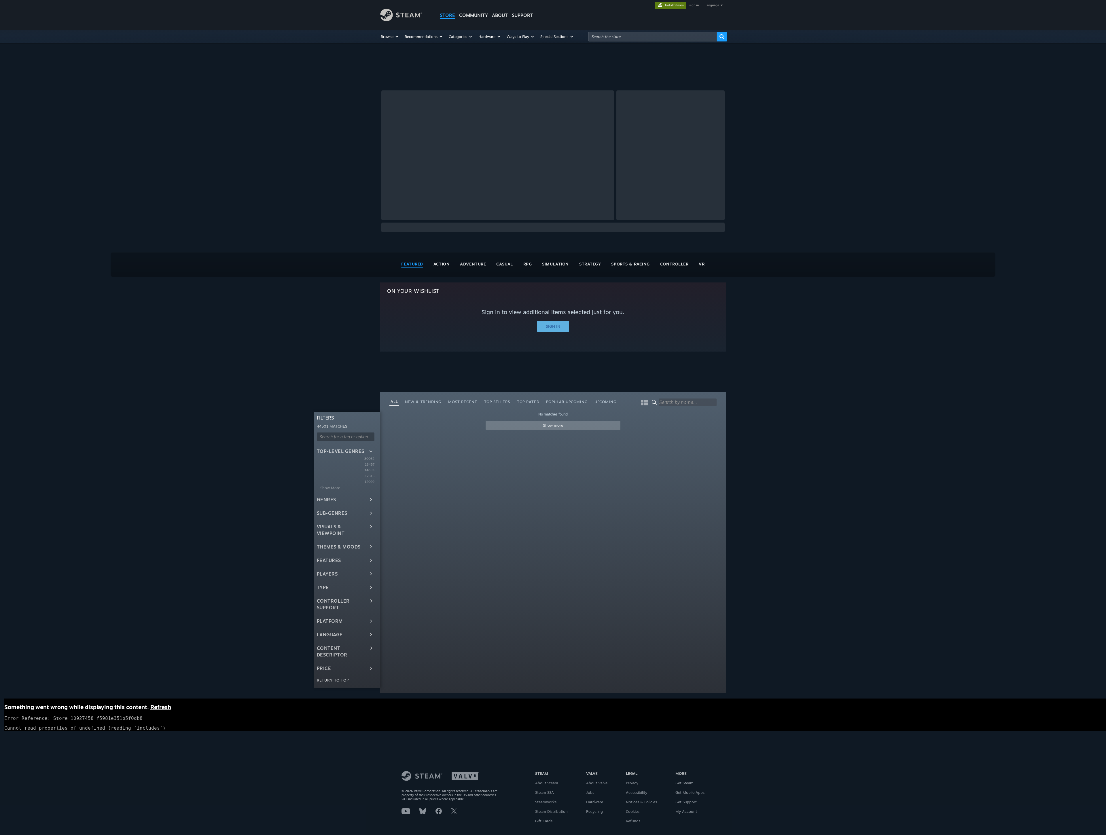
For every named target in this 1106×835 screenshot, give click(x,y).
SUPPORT (522, 15)
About (500, 15)
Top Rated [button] (528, 401)
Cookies (632, 811)
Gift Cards (543, 821)
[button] (390, 36)
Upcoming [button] (605, 401)
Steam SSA (544, 792)
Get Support (686, 802)
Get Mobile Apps (689, 792)
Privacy (632, 783)
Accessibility (636, 792)
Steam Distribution (551, 811)
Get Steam (684, 783)
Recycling (594, 811)
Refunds (633, 821)
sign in (694, 5)
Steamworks (545, 802)
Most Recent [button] (462, 401)
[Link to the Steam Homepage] (401, 19)
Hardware (594, 802)
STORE (447, 15)
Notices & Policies (641, 802)
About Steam (546, 783)
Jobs (590, 792)
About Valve (596, 783)
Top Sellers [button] (497, 401)
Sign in (553, 326)
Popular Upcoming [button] (566, 401)
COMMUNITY (473, 15)
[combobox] (652, 36)
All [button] (394, 401)
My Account (686, 811)
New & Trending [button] (423, 401)
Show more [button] (553, 425)
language (712, 5)
